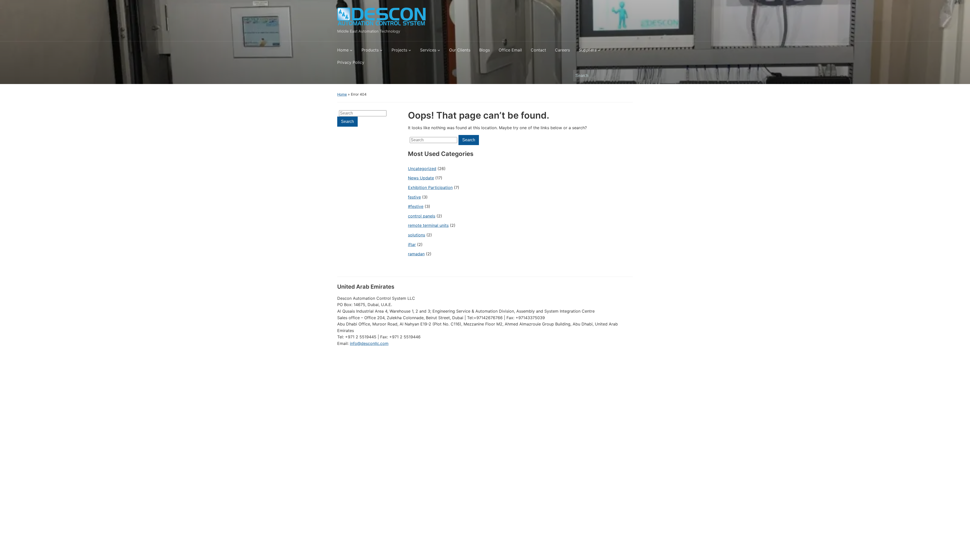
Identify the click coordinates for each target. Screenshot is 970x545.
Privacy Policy (350, 62)
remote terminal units (428, 225)
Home (343, 49)
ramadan (416, 253)
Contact (538, 49)
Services (428, 49)
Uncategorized (422, 168)
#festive (415, 206)
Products (370, 49)
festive (414, 197)
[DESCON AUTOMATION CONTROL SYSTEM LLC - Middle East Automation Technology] (381, 16)
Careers (562, 49)
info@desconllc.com (369, 343)
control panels (421, 216)
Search (626, 76)
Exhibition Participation (430, 187)
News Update (421, 177)
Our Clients (459, 49)
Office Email (510, 49)
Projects (399, 49)
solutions (416, 234)
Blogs (484, 49)
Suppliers (587, 49)
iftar (412, 244)
